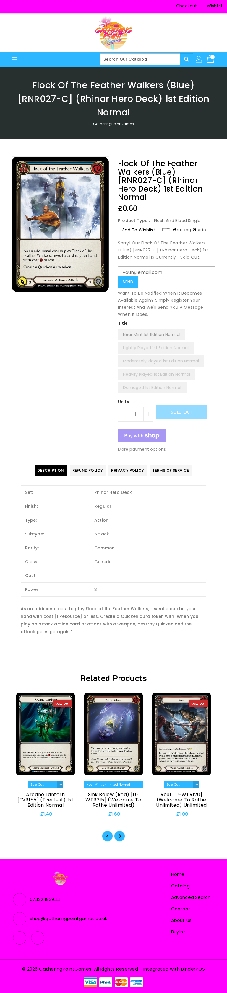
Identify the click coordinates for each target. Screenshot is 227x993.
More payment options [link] (142, 449)
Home (177, 874)
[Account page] (199, 59)
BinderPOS (193, 969)
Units (123, 402)
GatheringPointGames (113, 123)
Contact (180, 909)
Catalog (180, 886)
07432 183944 (45, 899)
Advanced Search (191, 897)
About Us (181, 920)
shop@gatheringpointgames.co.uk (68, 918)
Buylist (178, 932)
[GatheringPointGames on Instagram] (20, 5)
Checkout (186, 6)
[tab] (51, 470)
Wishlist (215, 6)
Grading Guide (190, 230)
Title (123, 323)
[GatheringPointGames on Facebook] (9, 5)
